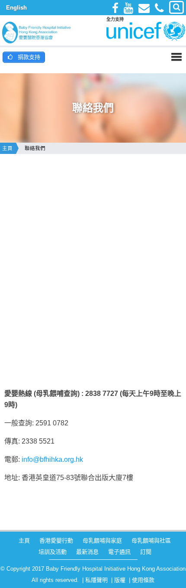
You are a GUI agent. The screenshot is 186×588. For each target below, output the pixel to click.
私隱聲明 (96, 580)
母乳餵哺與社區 (151, 540)
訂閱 (145, 552)
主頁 (7, 148)
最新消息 (87, 552)
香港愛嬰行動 (56, 540)
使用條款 (143, 580)
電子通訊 (119, 552)
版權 (119, 580)
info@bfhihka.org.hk (52, 459)
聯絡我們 (35, 148)
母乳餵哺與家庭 (102, 540)
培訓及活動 (52, 552)
